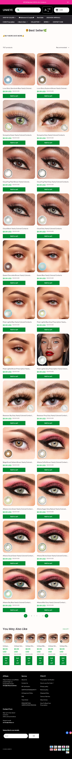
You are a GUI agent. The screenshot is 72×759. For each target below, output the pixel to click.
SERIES (46, 22)
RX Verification (26, 686)
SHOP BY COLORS (8, 17)
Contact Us (25, 683)
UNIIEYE (8, 10)
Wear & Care (44, 700)
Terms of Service (45, 696)
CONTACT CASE (58, 22)
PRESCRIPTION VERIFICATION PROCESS (29, 704)
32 (43, 615)
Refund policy (44, 689)
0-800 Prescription (9, 22)
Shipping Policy (44, 693)
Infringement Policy (27, 693)
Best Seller (40, 17)
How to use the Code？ (47, 683)
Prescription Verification (47, 679)
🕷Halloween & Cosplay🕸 (26, 17)
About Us (24, 679)
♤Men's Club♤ (22, 22)
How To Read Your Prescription (45, 704)
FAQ (23, 696)
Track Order (25, 700)
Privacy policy (44, 686)
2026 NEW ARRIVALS (53, 17)
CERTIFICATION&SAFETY (29, 689)
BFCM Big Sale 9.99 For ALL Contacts (34, 2)
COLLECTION (35, 22)
